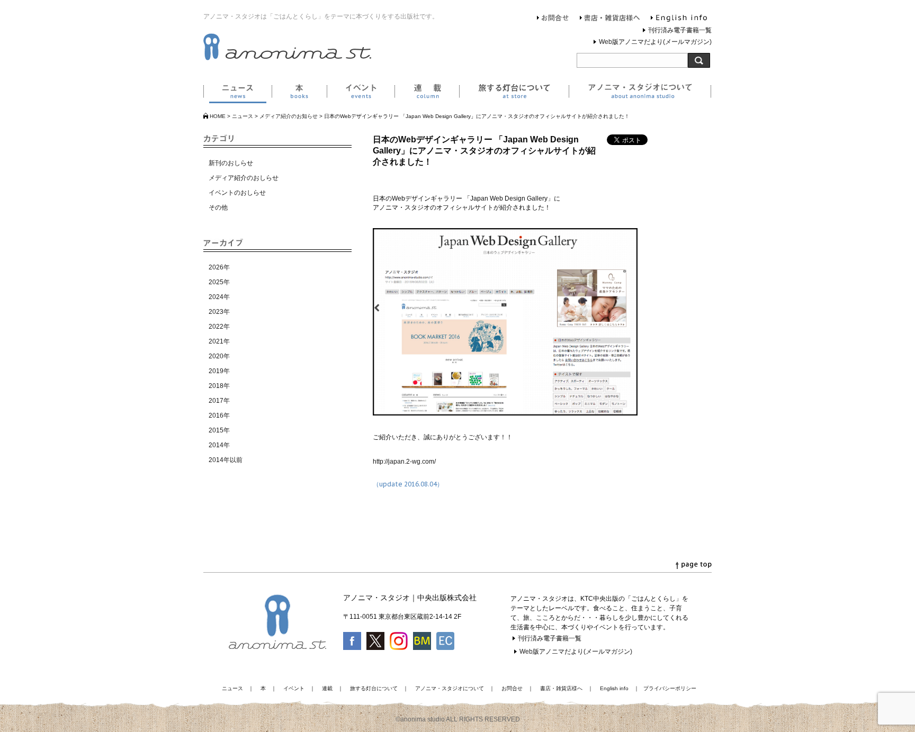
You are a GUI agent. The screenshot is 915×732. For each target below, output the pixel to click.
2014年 (219, 445)
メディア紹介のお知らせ (288, 116)
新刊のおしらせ (231, 163)
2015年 (219, 430)
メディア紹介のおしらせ (244, 178)
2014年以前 (226, 460)
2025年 (219, 282)
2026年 (219, 267)
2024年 (219, 297)
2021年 (219, 341)
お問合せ (553, 19)
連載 (426, 93)
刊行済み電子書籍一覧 (680, 30)
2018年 (219, 386)
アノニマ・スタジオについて (640, 93)
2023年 (219, 311)
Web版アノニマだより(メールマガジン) (655, 42)
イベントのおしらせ (237, 192)
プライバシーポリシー (669, 688)
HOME (218, 116)
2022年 (219, 326)
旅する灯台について (514, 93)
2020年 (219, 356)
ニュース (237, 93)
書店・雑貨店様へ (610, 19)
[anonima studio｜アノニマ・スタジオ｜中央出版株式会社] (287, 58)
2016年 (219, 415)
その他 (218, 207)
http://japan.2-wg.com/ (404, 461)
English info (679, 19)
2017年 (219, 400)
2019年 (219, 371)
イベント (360, 93)
